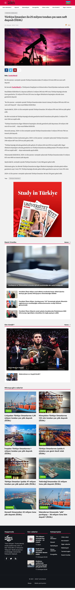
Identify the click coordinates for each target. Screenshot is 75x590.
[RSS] (15, 558)
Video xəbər (65, 537)
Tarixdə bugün (65, 551)
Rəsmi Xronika (65, 555)
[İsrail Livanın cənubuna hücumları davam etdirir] (30, 551)
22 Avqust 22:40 (42, 557)
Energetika (53, 554)
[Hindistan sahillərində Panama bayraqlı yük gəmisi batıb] (30, 563)
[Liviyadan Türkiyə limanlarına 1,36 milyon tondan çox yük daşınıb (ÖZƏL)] (20, 402)
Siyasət (52, 542)
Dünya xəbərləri (53, 550)
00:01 (39, 544)
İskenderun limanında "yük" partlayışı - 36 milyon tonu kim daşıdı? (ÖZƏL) (53, 514)
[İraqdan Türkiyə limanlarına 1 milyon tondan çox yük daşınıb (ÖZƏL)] (20, 435)
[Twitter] (11, 558)
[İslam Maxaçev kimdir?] (37, 349)
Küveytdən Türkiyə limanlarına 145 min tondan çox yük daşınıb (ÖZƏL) (53, 418)
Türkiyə (8, 411)
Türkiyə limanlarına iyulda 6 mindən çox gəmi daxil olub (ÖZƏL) (51, 451)
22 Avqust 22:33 (42, 569)
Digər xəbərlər (65, 544)
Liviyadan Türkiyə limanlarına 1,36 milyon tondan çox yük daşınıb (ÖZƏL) (20, 418)
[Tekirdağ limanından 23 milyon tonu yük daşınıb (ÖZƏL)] (54, 468)
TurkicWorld (12, 75)
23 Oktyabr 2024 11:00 (11, 25)
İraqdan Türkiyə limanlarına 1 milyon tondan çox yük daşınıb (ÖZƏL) (18, 451)
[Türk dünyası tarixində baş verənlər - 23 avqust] (30, 539)
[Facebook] (6, 558)
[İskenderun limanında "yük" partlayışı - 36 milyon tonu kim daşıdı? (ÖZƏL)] (54, 498)
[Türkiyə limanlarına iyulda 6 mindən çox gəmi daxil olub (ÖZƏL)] (54, 435)
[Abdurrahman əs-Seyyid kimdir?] (11, 377)
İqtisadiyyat (9, 507)
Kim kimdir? (65, 540)
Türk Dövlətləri (53, 537)
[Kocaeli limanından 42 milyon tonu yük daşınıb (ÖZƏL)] (20, 498)
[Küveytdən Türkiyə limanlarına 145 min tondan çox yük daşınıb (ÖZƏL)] (54, 402)
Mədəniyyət (65, 548)
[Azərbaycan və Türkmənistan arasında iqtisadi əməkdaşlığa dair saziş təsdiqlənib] (37, 267)
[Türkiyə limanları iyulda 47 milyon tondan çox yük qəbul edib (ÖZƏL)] (20, 468)
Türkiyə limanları (11, 13)
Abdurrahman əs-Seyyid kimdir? (29, 374)
